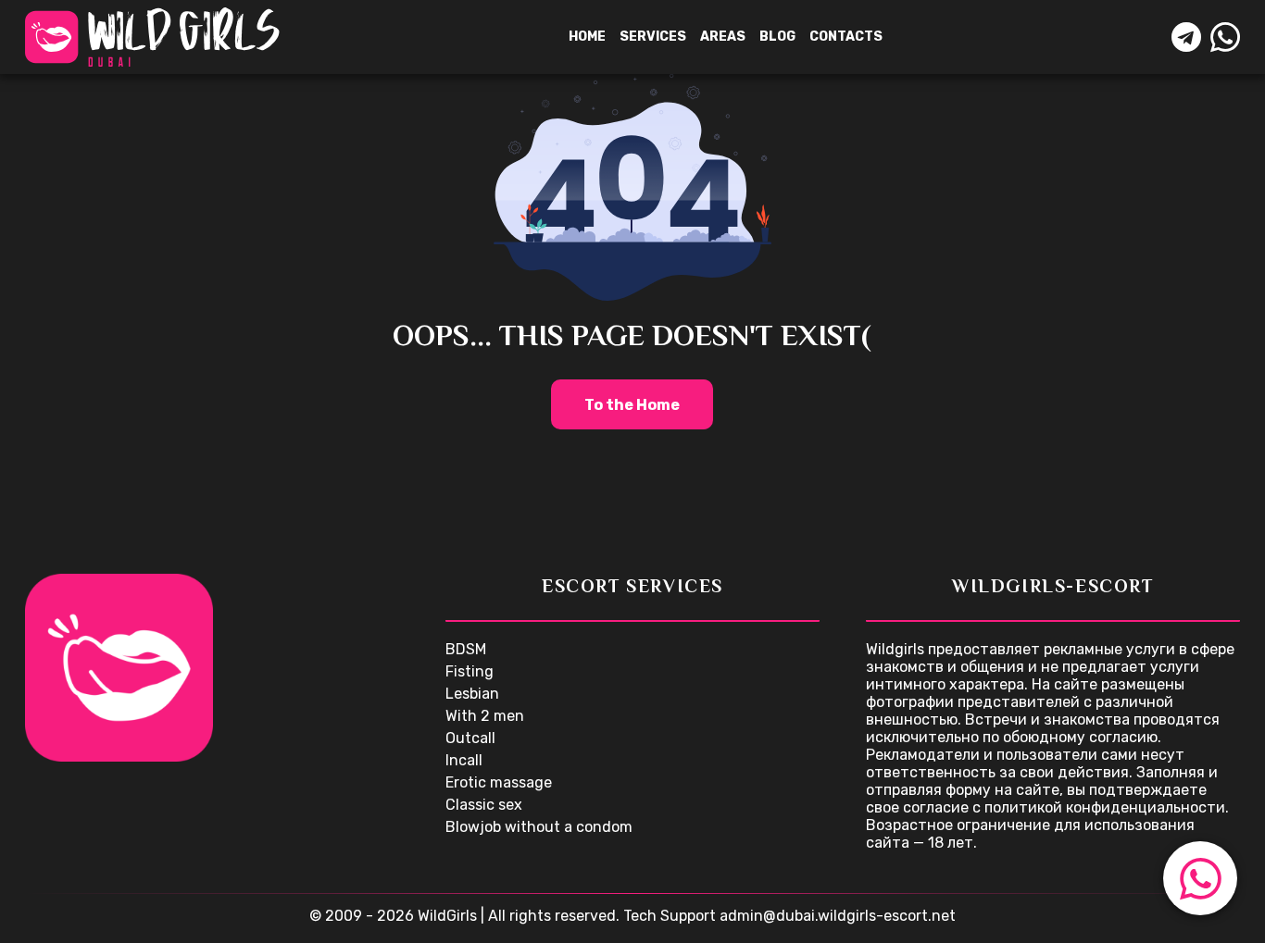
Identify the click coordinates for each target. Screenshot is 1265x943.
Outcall (470, 738)
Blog (777, 36)
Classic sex (483, 804)
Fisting (469, 671)
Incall (463, 760)
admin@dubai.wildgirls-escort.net (838, 915)
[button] (1200, 878)
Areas (722, 36)
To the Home (632, 405)
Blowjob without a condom (538, 827)
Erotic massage (498, 782)
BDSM (465, 649)
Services (653, 36)
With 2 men (484, 716)
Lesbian (472, 693)
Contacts (846, 36)
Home (587, 36)
